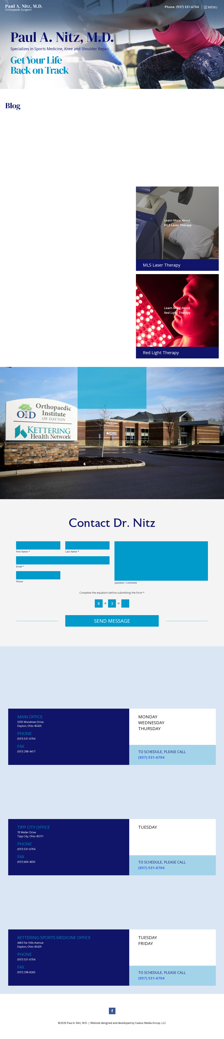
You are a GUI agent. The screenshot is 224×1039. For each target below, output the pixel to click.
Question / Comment (125, 582)
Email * (20, 566)
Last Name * (72, 551)
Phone (19, 581)
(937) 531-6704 (187, 7)
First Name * (23, 551)
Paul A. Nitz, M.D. (24, 7)
